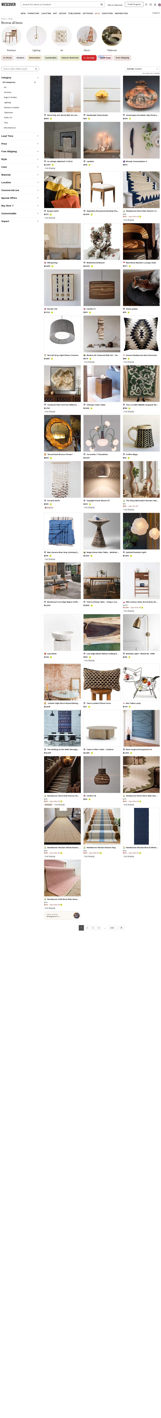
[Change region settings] (159, 5)
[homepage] (9, 4)
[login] (146, 4)
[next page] (120, 928)
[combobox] (63, 4)
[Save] (77, 79)
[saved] (150, 5)
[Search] (36, 69)
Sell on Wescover (115, 5)
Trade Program (134, 4)
